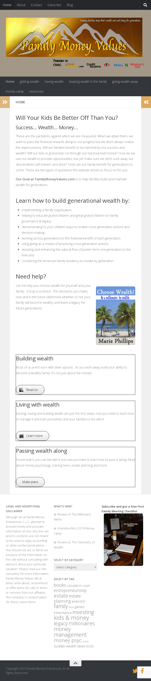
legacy (61, 623)
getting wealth (29, 81)
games (80, 606)
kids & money (71, 617)
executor (78, 601)
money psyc (68, 640)
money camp (15, 91)
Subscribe (54, 5)
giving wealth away (125, 81)
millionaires (82, 623)
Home (7, 5)
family (61, 606)
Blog (70, 5)
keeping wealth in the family (88, 81)
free (71, 607)
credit (86, 586)
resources (36, 91)
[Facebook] (142, 671)
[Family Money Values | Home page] (74, 37)
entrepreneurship (70, 590)
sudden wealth (65, 646)
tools (90, 646)
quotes (86, 641)
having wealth (54, 81)
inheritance (63, 612)
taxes (81, 646)
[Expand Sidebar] (5, 102)
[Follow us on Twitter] (135, 671)
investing (83, 612)
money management (70, 631)
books (60, 585)
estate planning (67, 598)
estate (61, 595)
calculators (74, 585)
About (21, 5)
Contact (36, 5)
